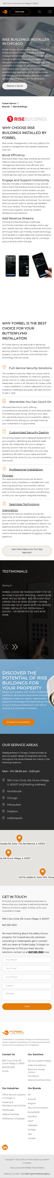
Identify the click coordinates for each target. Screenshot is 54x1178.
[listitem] (27, 600)
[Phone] (39, 11)
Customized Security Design (29, 432)
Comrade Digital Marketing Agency (35, 1174)
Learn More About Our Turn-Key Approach (27, 551)
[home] (5, 12)
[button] (48, 11)
